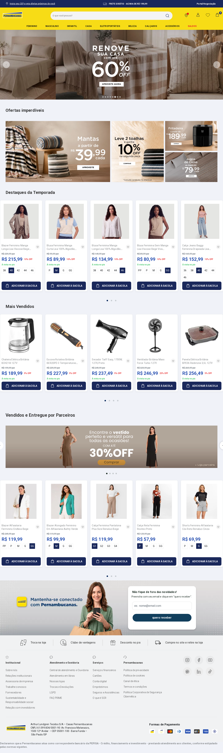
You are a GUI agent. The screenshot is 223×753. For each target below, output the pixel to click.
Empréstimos (100, 687)
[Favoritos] (208, 15)
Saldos (192, 26)
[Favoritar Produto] (37, 247)
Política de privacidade (136, 670)
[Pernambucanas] (12, 15)
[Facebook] (198, 660)
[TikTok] (210, 671)
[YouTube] (210, 660)
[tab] (103, 97)
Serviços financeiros (104, 670)
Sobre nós (11, 670)
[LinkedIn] (198, 671)
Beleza (132, 26)
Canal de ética (131, 681)
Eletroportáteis (110, 26)
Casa (88, 26)
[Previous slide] (6, 64)
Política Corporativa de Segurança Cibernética (143, 694)
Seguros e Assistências (106, 692)
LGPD (53, 692)
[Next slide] (216, 64)
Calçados (151, 26)
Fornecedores (13, 692)
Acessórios (172, 26)
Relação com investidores (20, 707)
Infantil (72, 26)
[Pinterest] (187, 671)
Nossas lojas (57, 681)
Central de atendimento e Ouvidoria (69, 670)
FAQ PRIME (56, 698)
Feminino (31, 26)
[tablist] (111, 298)
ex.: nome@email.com (147, 605)
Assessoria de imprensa (19, 681)
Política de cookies (134, 675)
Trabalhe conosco (16, 687)
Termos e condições (135, 686)
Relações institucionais (19, 675)
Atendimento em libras (62, 675)
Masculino (52, 26)
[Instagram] (187, 660)
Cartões (97, 675)
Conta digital (100, 681)
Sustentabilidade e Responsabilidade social (19, 700)
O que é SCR (99, 698)
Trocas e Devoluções (62, 687)
